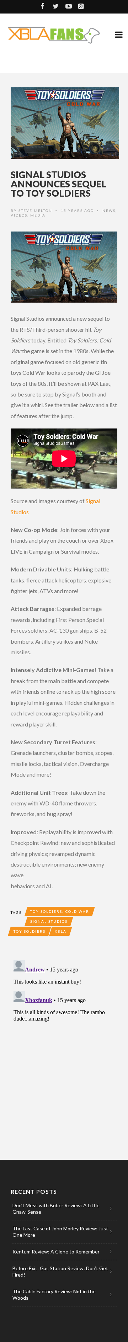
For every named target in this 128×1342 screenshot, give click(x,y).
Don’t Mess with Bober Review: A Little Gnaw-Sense (56, 1208)
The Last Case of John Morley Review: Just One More (60, 1231)
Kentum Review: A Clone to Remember (56, 1251)
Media (38, 215)
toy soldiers (30, 931)
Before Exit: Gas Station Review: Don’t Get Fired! (60, 1271)
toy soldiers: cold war (59, 911)
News (109, 210)
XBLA (60, 931)
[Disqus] (64, 1046)
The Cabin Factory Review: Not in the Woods (54, 1294)
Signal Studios (49, 921)
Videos (19, 215)
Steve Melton (35, 210)
